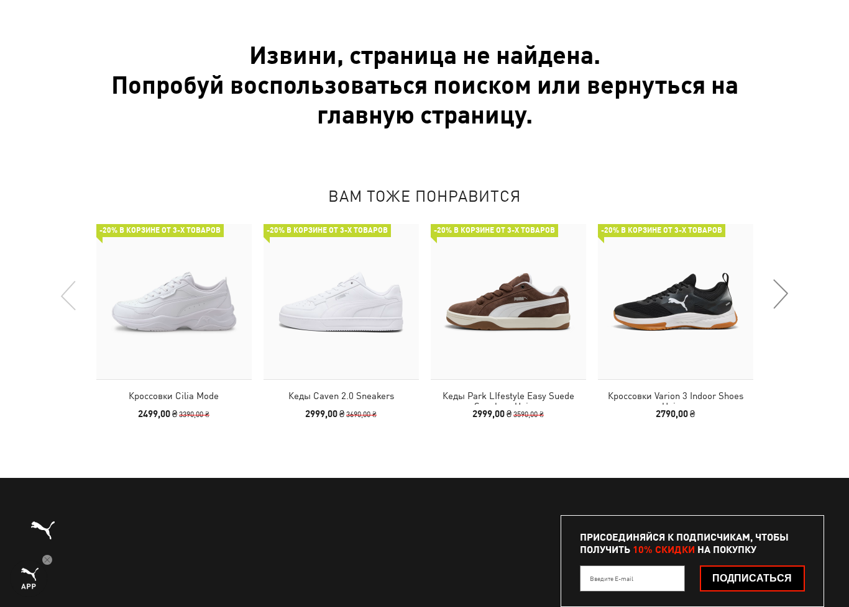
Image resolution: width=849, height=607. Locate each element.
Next (780, 295)
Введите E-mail (611, 578)
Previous (69, 295)
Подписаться (752, 578)
